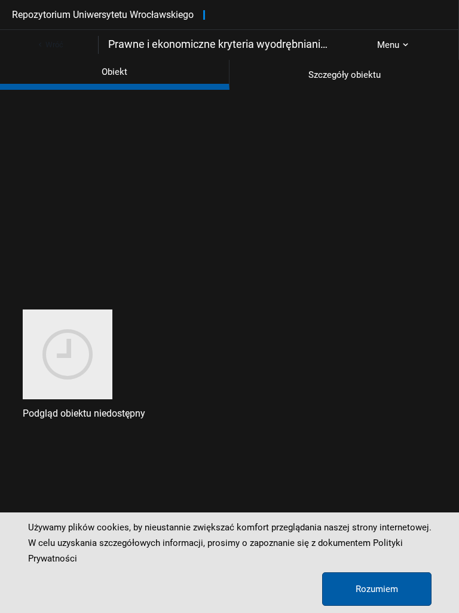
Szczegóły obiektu (344, 74)
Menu (388, 45)
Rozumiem (377, 589)
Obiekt (114, 71)
